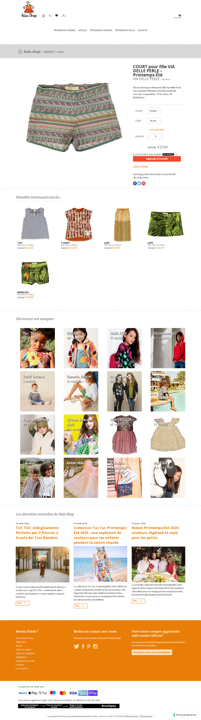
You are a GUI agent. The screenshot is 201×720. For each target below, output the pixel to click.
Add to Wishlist (140, 166)
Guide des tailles (23, 649)
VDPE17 (49, 52)
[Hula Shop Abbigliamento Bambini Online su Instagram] (95, 647)
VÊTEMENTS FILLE (125, 30)
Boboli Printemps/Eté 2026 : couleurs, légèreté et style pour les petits (156, 532)
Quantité (139, 136)
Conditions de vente (25, 660)
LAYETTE (142, 30)
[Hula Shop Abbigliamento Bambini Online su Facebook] (83, 647)
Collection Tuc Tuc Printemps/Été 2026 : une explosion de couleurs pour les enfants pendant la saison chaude (100, 535)
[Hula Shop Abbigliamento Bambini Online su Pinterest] (88, 647)
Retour (19, 645)
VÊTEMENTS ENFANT (101, 30)
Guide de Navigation (25, 653)
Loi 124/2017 (22, 668)
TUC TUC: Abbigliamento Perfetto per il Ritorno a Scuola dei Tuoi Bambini (37, 532)
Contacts (20, 664)
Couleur (139, 111)
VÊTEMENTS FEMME (64, 30)
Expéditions (21, 657)
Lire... (20, 603)
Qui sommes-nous (24, 638)
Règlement (21, 642)
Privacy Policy (133, 716)
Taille (138, 120)
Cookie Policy (147, 716)
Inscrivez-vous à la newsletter (151, 652)
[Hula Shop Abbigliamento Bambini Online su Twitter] (76, 647)
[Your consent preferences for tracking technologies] (185, 715)
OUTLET (82, 30)
